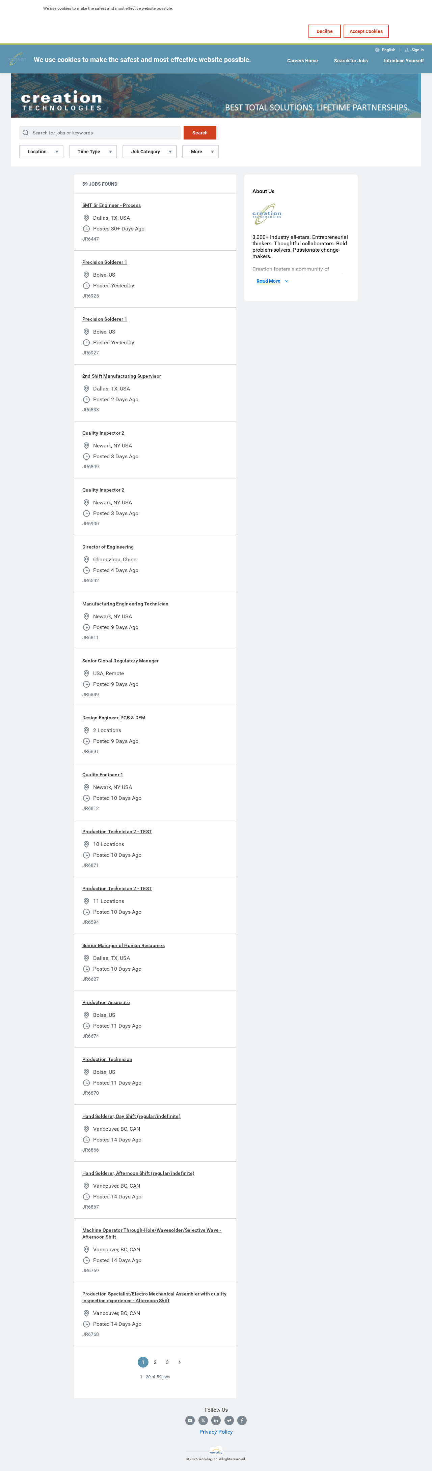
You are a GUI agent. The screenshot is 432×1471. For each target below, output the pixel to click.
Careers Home (302, 60)
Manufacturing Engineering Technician (125, 603)
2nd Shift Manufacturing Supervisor (121, 376)
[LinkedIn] (216, 1420)
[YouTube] (190, 1420)
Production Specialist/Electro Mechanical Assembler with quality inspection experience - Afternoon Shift (154, 1297)
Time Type (89, 151)
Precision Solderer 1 (104, 262)
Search (200, 132)
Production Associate (106, 1002)
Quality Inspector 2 (103, 433)
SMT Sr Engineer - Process (111, 205)
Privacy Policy (216, 1432)
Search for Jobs (351, 60)
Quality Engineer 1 (102, 774)
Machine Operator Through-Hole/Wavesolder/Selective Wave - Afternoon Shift (152, 1233)
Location (37, 151)
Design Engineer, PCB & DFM (113, 717)
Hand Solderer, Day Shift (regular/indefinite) (131, 1116)
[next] (179, 1362)
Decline (325, 31)
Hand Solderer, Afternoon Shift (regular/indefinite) (138, 1173)
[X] (203, 1420)
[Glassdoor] (229, 1420)
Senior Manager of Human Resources (123, 945)
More (196, 151)
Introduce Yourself (404, 60)
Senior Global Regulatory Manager (120, 660)
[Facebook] (242, 1420)
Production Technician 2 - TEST (117, 831)
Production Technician (107, 1059)
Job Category (145, 151)
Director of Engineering (108, 547)
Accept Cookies (366, 31)
